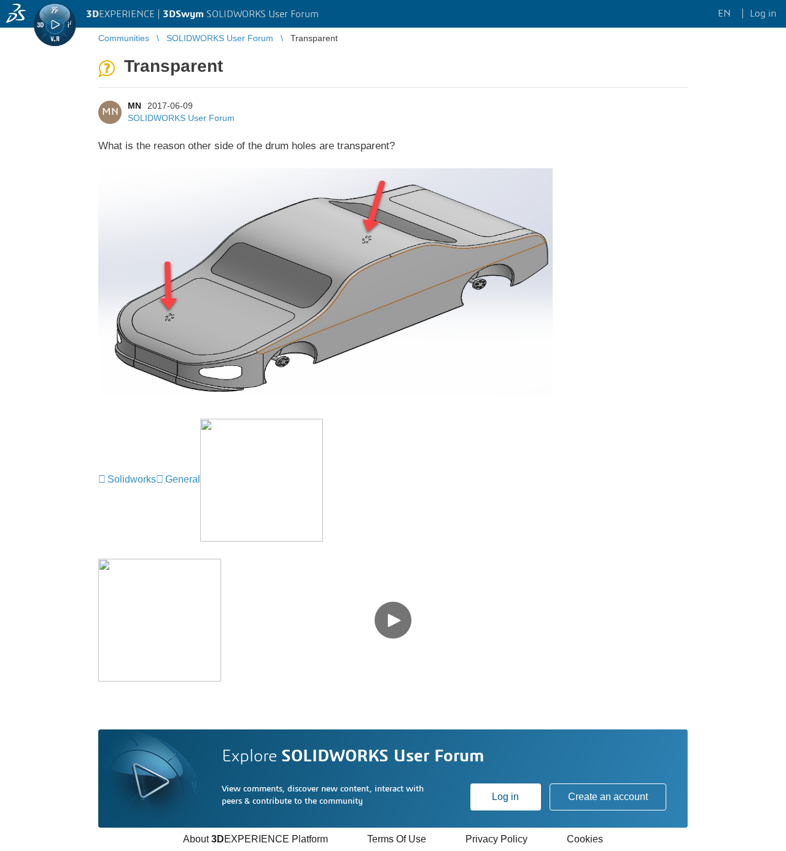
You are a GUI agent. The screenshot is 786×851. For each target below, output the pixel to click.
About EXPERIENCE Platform (255, 839)
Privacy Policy (496, 839)
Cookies (585, 839)
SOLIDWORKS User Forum (181, 118)
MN (134, 106)
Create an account (608, 796)
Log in (505, 796)
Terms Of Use (396, 839)
